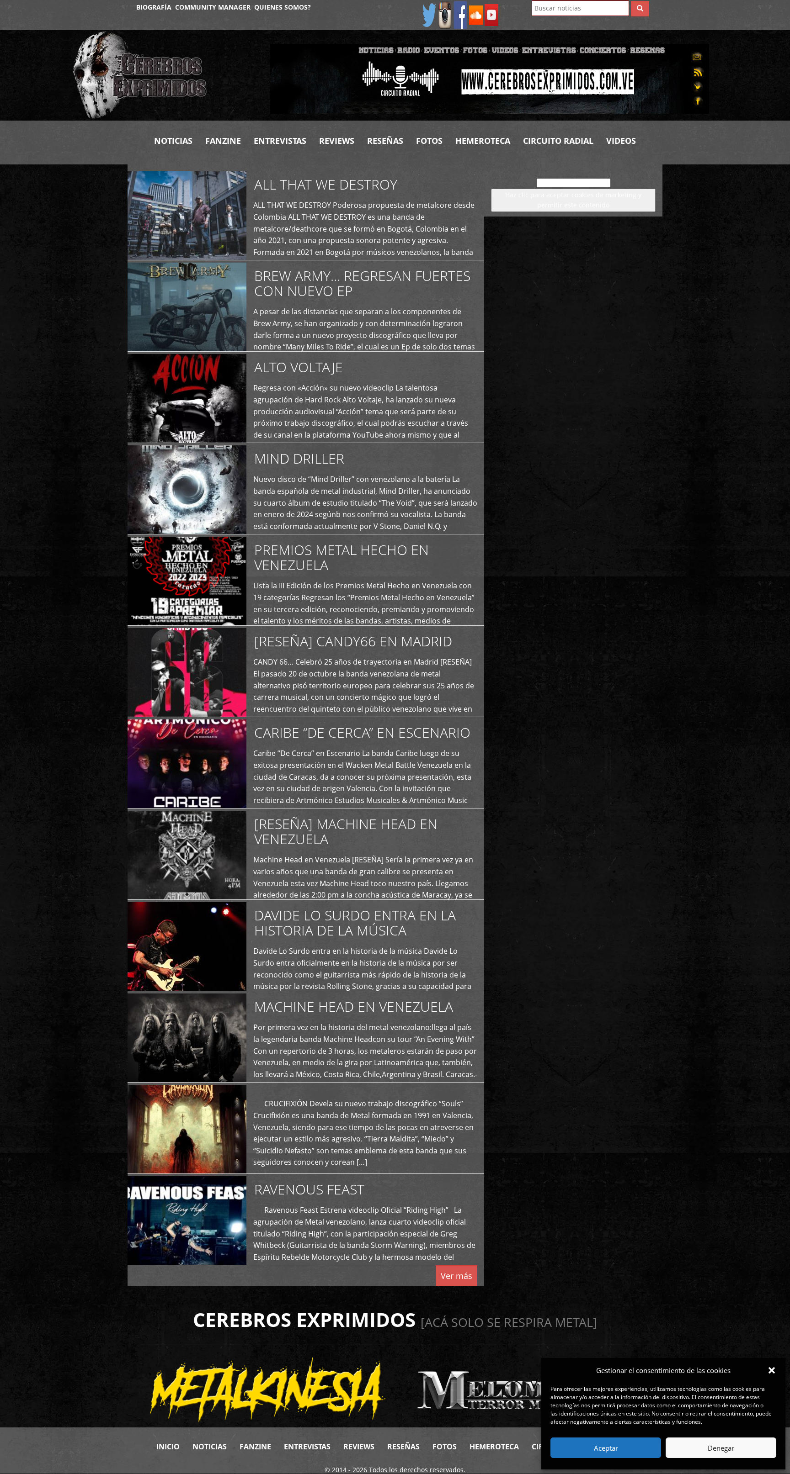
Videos (621, 140)
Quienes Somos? (282, 7)
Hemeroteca (482, 140)
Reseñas (385, 140)
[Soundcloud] (476, 14)
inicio (168, 1447)
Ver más (456, 1275)
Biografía (153, 7)
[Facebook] (460, 14)
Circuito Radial (558, 140)
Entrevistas (280, 140)
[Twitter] (429, 14)
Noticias (173, 140)
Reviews (336, 140)
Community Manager (213, 7)
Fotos (429, 140)
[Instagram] (445, 14)
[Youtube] (491, 14)
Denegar (721, 1448)
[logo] (164, 75)
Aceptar (606, 1448)
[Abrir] (489, 78)
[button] (771, 1370)
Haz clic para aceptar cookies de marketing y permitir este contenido (573, 199)
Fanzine (223, 140)
